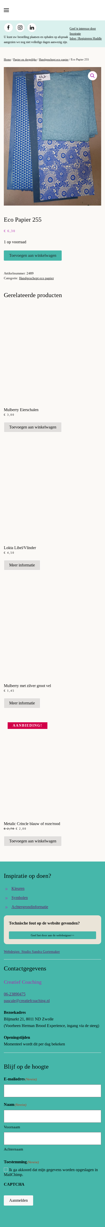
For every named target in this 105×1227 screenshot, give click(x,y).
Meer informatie (22, 565)
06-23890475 (14, 994)
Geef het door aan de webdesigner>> (52, 935)
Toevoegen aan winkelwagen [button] (32, 427)
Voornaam (12, 1127)
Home (7, 59)
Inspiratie (75, 33)
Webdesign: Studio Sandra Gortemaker (32, 952)
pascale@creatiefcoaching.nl (27, 1000)
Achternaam (13, 1149)
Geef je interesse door (83, 28)
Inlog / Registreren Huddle (86, 38)
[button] (6, 10)
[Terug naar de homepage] (52, 10)
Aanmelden (18, 1200)
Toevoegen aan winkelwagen (32, 255)
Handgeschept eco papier (54, 59)
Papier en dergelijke (25, 59)
